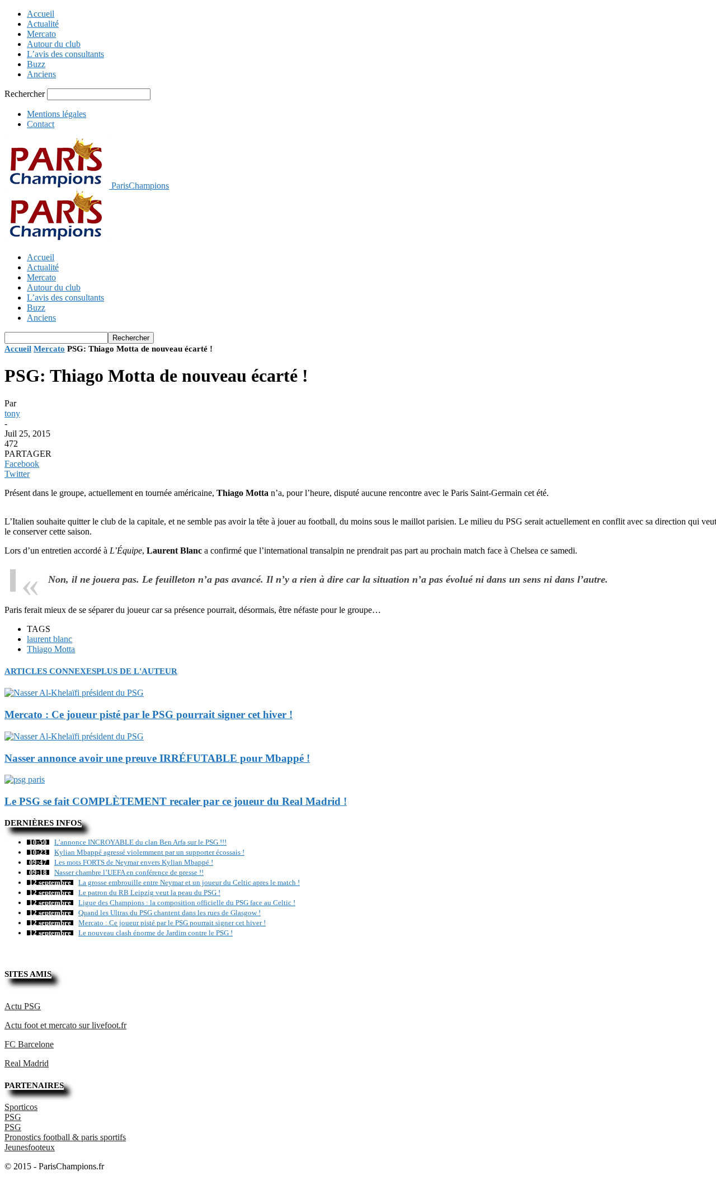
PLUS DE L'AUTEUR (136, 671)
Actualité (43, 24)
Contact (40, 124)
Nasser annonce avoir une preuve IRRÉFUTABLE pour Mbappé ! (157, 758)
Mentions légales (56, 114)
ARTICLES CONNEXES (50, 671)
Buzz (36, 64)
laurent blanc (49, 639)
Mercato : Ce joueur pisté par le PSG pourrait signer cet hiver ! (148, 714)
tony (12, 413)
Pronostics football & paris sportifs (65, 1137)
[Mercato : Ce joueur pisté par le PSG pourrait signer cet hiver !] (74, 692)
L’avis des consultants (65, 54)
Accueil (40, 13)
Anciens (41, 74)
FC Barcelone (29, 1044)
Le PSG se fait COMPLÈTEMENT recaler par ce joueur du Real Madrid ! (175, 801)
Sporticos (20, 1107)
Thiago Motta (51, 649)
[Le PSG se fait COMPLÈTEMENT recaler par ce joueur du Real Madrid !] (24, 779)
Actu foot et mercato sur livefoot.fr (65, 1025)
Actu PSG (22, 1006)
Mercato (41, 34)
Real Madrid (26, 1063)
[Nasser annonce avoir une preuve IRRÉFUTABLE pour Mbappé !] (74, 736)
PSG (12, 1117)
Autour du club (54, 44)
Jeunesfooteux (29, 1147)
